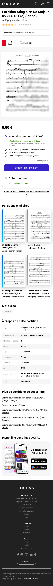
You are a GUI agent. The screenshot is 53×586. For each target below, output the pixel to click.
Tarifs (26, 545)
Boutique (26, 533)
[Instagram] (26, 556)
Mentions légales (9, 576)
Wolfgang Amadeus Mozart (15, 20)
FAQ (26, 542)
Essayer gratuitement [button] (26, 167)
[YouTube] (31, 556)
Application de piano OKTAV (26, 498)
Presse (26, 530)
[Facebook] (18, 556)
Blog (26, 517)
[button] (42, 160)
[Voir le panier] (42, 3)
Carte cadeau (26, 505)
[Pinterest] (22, 556)
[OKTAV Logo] (10, 4)
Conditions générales (9, 574)
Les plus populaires (26, 508)
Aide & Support (26, 548)
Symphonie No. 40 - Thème (13, 405)
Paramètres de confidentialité (40, 574)
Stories (26, 514)
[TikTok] (35, 556)
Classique (7, 311)
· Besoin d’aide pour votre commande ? (26, 193)
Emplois (26, 526)
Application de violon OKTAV (26, 501)
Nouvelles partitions (26, 511)
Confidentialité (23, 574)
